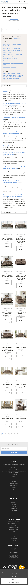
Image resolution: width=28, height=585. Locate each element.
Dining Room (14, 502)
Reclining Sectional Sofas (10, 58)
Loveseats (13, 67)
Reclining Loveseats (8, 46)
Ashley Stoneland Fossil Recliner (21, 419)
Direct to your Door (14, 514)
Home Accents (14, 508)
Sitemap (14, 493)
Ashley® (14, 75)
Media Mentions (14, 474)
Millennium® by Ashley (14, 527)
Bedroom (14, 506)
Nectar (14, 535)
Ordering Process (14, 483)
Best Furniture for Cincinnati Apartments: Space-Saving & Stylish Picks (14, 167)
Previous (2, 566)
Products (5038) (14, 19)
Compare (7, 246)
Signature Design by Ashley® (14, 523)
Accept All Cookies (14, 582)
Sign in (11, 491)
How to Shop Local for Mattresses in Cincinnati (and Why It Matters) (12, 132)
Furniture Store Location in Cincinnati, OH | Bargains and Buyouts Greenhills (14, 472)
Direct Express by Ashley (9, 73)
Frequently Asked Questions (14, 480)
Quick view (7, 243)
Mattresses (14, 510)
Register (17, 491)
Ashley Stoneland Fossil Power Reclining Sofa (7, 313)
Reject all (14, 579)
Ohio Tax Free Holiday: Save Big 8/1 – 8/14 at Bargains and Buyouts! (14, 104)
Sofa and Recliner (15, 48)
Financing (14, 481)
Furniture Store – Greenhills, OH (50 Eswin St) (14, 464)
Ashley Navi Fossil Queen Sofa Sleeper (20, 385)
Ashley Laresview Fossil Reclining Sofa (7, 238)
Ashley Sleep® (12, 76)
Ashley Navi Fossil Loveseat (21, 348)
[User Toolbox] (21, 2)
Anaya (14, 536)
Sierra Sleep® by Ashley (14, 529)
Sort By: (4, 85)
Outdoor (14, 512)
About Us (5, 91)
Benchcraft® (14, 525)
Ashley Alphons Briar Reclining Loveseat (7, 419)
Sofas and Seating (16, 44)
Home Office (14, 504)
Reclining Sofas (7, 52)
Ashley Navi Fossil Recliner (21, 312)
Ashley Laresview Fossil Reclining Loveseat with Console (20, 240)
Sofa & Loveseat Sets (16, 54)
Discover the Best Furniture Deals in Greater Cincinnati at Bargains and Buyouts (12, 196)
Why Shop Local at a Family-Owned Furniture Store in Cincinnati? (12, 181)
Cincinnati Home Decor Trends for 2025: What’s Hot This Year (14, 153)
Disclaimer (14, 487)
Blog (14, 489)
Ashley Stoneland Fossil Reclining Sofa (7, 275)
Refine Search (17, 38)
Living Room (6, 44)
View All (14, 540)
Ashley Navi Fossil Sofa (7, 385)
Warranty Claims (7, 146)
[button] (13, 30)
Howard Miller (14, 538)
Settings (14, 576)
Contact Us (14, 478)
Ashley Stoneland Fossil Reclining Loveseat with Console (21, 277)
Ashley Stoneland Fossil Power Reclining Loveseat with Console (7, 350)
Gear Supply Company (14, 469)
